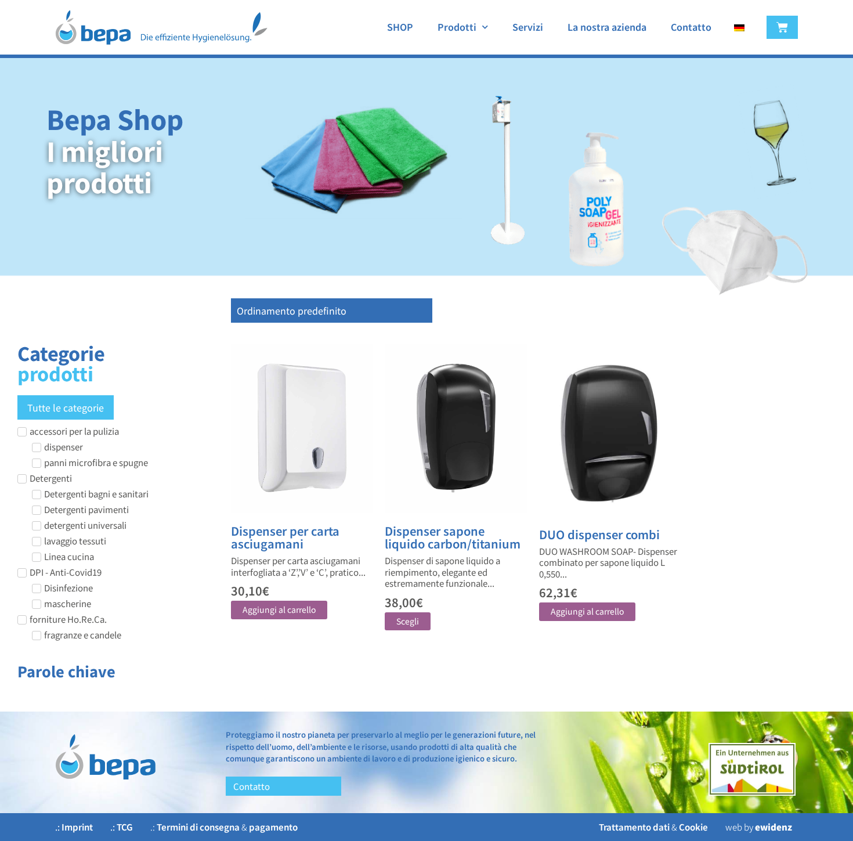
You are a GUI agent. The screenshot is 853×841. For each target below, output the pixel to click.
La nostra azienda (607, 27)
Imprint (77, 827)
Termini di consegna (198, 827)
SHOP (400, 27)
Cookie (693, 827)
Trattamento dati (634, 827)
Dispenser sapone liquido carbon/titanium (453, 537)
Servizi (527, 27)
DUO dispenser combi (599, 534)
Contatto (691, 27)
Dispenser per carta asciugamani (285, 537)
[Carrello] (782, 27)
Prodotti (457, 27)
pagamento (273, 827)
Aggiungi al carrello (279, 609)
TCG (125, 827)
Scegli (407, 621)
